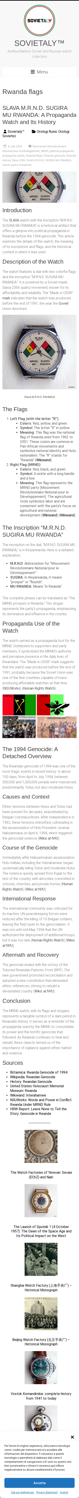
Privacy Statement (47, 1492)
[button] (72, 1436)
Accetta (40, 1483)
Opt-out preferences (22, 1492)
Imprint (64, 1492)
